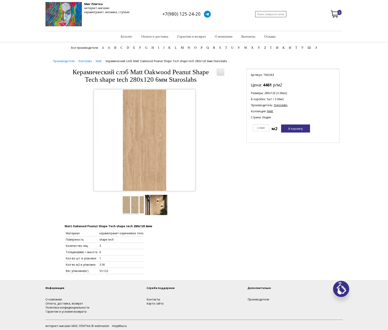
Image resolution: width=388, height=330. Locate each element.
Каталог (126, 36)
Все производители (84, 48)
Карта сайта (155, 303)
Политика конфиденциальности (67, 307)
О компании (223, 36)
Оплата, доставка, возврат (64, 303)
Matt (99, 61)
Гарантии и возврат (191, 36)
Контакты (248, 36)
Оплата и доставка (154, 36)
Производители (64, 61)
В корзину (295, 128)
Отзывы (269, 36)
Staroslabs (85, 61)
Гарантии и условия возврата (65, 311)
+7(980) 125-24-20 (181, 14)
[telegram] (207, 14)
